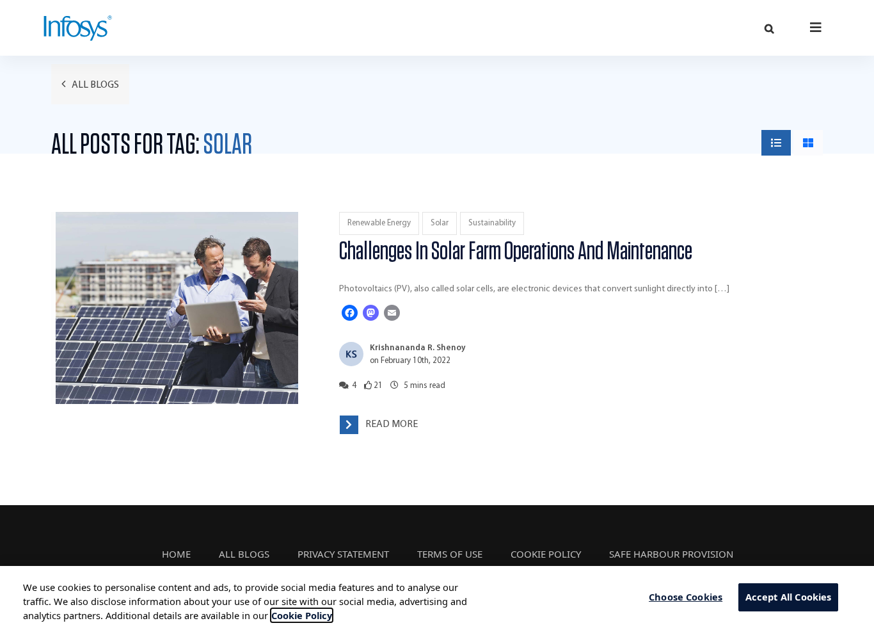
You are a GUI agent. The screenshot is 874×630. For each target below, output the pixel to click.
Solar (440, 223)
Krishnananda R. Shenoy (418, 348)
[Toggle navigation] (816, 27)
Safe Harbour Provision (671, 553)
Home (176, 553)
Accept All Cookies (788, 597)
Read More (391, 424)
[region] (437, 598)
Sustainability (492, 223)
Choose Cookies (685, 597)
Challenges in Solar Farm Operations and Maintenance (515, 251)
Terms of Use (449, 553)
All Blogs (94, 85)
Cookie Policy (546, 553)
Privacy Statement (343, 553)
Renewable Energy (379, 223)
